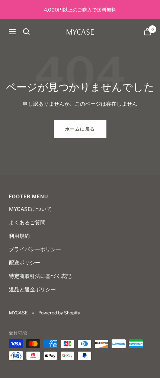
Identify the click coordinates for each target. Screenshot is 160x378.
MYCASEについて (30, 209)
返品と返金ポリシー (32, 289)
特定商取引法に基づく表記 (40, 276)
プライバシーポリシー (35, 249)
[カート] (147, 31)
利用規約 (19, 236)
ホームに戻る (80, 129)
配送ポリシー (24, 262)
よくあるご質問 (27, 222)
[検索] (26, 31)
